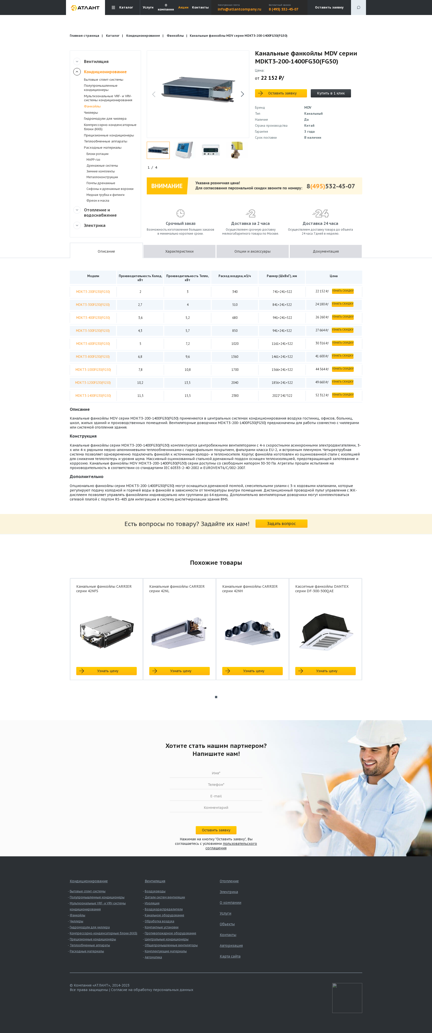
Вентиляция (96, 61)
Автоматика (153, 957)
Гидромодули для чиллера (105, 118)
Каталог (113, 35)
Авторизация (231, 945)
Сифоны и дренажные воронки (110, 189)
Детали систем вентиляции (165, 897)
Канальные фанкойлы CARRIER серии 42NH (250, 588)
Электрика (95, 225)
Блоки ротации (97, 154)
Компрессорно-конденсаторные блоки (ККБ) (110, 127)
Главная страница (84, 35)
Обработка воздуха (159, 921)
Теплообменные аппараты (105, 141)
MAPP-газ (93, 159)
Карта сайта (230, 956)
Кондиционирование (143, 35)
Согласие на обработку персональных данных (152, 990)
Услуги (148, 7)
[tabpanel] (106, 633)
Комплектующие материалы (166, 951)
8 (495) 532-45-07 (283, 9)
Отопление (229, 881)
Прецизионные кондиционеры (109, 135)
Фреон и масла (97, 200)
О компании (166, 7)
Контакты (200, 7)
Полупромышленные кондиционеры (101, 87)
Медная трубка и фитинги (105, 195)
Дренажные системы (102, 165)
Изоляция (152, 903)
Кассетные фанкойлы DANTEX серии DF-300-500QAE (321, 588)
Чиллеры (91, 112)
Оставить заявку (329, 7)
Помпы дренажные (100, 183)
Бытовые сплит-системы (103, 79)
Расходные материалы (103, 147)
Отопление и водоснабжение (100, 212)
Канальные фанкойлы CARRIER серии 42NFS (104, 588)
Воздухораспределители (164, 909)
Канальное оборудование (164, 915)
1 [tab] (216, 697)
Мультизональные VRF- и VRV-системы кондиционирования (108, 98)
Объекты (227, 924)
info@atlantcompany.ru (239, 9)
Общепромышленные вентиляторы (171, 945)
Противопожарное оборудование (170, 933)
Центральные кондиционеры (166, 939)
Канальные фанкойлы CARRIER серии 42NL (177, 588)
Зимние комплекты (100, 171)
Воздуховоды (155, 891)
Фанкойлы (175, 35)
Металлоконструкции (102, 177)
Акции (183, 7)
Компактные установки (161, 927)
